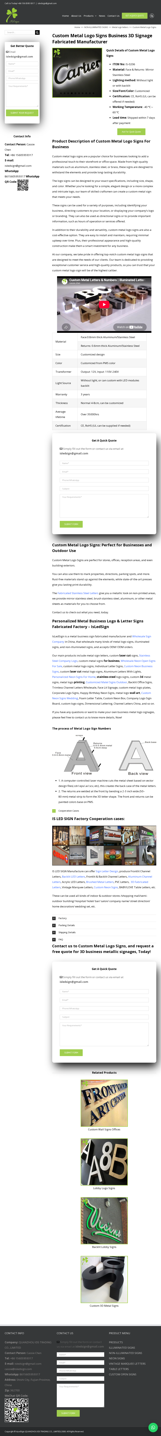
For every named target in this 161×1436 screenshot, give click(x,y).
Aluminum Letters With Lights (122, 671)
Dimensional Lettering (98, 703)
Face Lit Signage (108, 687)
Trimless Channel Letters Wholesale (74, 687)
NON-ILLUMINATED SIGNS (125, 1353)
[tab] (104, 810)
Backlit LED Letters (73, 876)
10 (93, 93)
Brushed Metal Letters (100, 882)
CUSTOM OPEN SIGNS (122, 1374)
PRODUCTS (116, 1342)
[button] (153, 1427)
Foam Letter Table (90, 698)
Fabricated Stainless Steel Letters (78, 593)
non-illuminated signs (79, 647)
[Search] (152, 15)
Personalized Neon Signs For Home (74, 677)
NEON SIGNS (117, 1358)
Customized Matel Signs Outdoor (106, 682)
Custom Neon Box (114, 698)
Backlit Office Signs (140, 682)
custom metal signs (99, 661)
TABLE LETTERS (119, 1369)
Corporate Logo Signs (65, 693)
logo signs (113, 677)
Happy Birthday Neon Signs (97, 693)
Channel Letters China (127, 703)
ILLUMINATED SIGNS (122, 1347)
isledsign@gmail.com (47, 3)
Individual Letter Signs (109, 666)
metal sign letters (97, 655)
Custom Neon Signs (106, 887)
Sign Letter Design (107, 871)
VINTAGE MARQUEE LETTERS (127, 1363)
